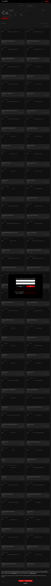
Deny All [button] (25, 583)
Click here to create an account (30, 292)
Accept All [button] (21, 580)
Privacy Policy (33, 573)
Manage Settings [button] (28, 580)
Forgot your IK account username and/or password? (25, 289)
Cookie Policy (14, 573)
